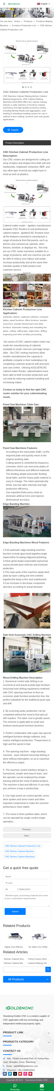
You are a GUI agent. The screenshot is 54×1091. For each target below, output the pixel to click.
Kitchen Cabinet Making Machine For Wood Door (15, 963)
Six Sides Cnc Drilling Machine (39, 947)
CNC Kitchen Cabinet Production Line (22, 846)
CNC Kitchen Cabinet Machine (19, 851)
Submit (15, 911)
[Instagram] (25, 1074)
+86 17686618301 (26, 1070)
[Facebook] (5, 1074)
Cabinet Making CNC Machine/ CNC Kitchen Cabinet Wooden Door (39, 963)
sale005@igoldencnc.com (26, 1066)
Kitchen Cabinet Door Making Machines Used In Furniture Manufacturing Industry (15, 959)
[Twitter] (15, 1074)
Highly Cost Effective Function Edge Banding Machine (15, 947)
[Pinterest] (30, 1074)
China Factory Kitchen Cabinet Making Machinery (39, 959)
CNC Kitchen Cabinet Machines (20, 856)
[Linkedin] (10, 1074)
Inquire (15, 130)
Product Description (14, 143)
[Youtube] (20, 1074)
